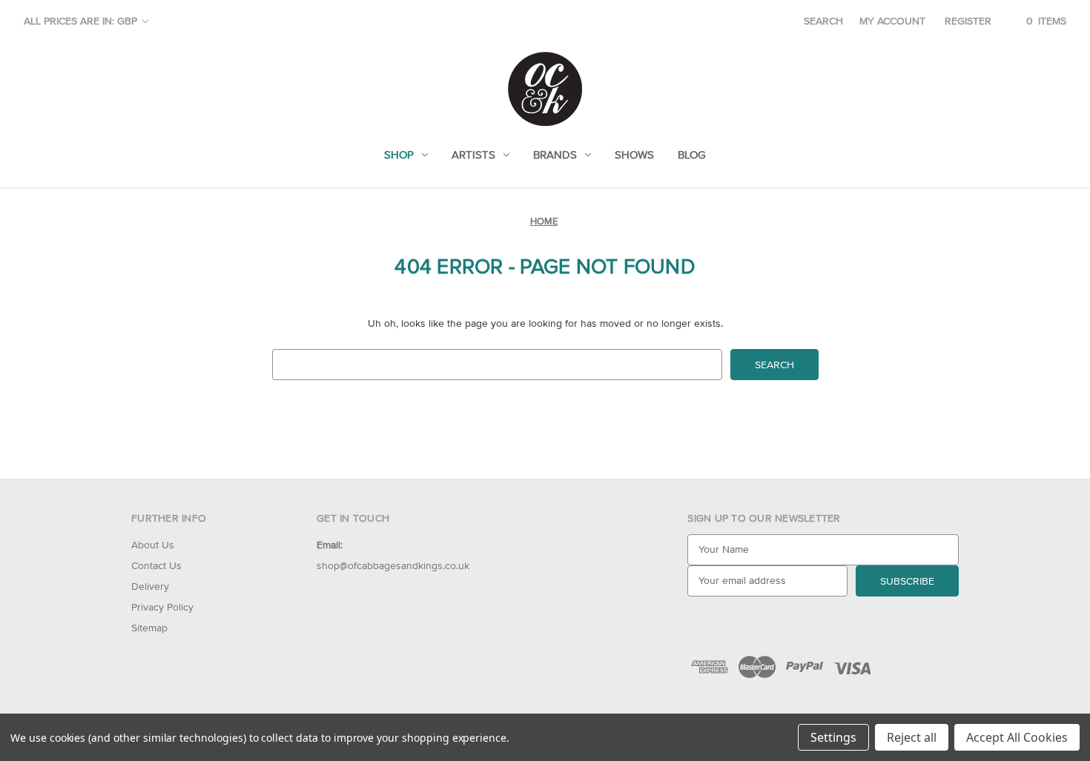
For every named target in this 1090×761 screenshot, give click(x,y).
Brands (555, 154)
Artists (473, 154)
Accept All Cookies (1017, 737)
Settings (833, 737)
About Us (152, 545)
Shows (634, 154)
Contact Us (156, 565)
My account (892, 21)
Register (968, 21)
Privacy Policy (162, 607)
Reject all (912, 737)
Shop (399, 154)
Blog (692, 154)
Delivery (150, 586)
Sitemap (149, 628)
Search (823, 21)
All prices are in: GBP (82, 21)
